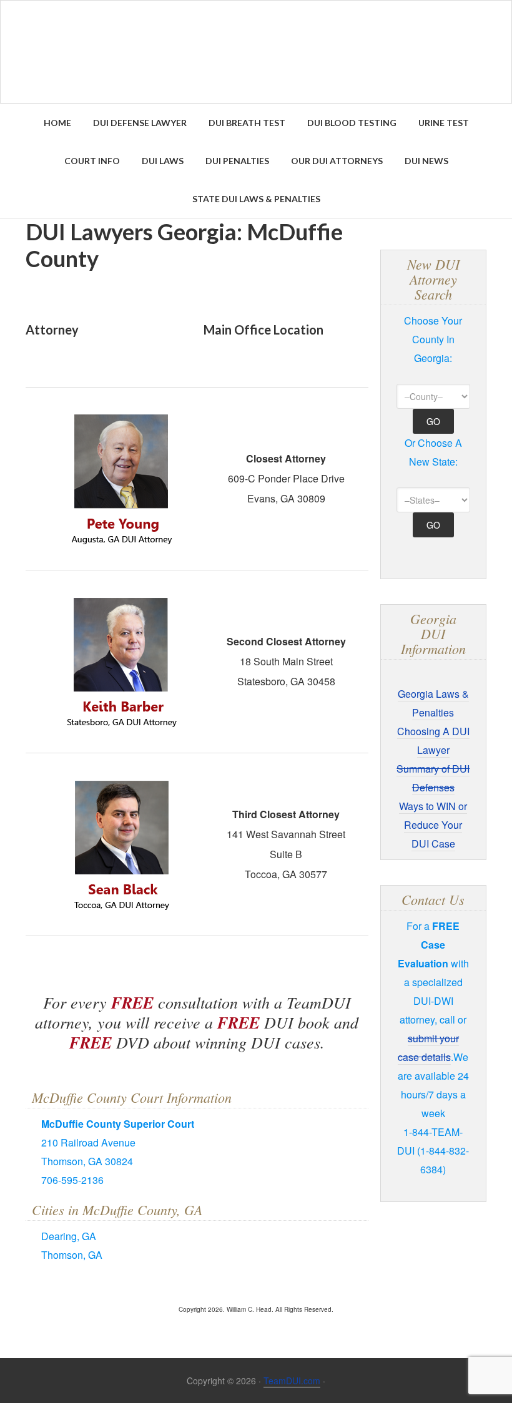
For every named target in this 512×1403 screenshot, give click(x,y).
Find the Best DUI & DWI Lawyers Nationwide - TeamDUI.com (256, 52)
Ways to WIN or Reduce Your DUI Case (433, 825)
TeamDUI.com (291, 1380)
